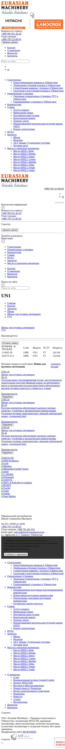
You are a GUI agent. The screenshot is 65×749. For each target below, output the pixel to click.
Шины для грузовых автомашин (24, 314)
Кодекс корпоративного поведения (31, 691)
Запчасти (12, 134)
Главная (11, 303)
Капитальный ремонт (24, 118)
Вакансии (12, 53)
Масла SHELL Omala (24, 167)
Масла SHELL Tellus (23, 164)
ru (8, 69)
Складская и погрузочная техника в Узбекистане (38, 90)
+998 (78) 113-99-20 (11, 39)
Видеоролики (20, 702)
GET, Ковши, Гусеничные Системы (31, 143)
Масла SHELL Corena (24, 159)
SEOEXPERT (29, 732)
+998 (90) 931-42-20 (11, 33)
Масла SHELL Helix (23, 151)
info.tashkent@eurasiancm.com (29, 532)
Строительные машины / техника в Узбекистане (38, 88)
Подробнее (7, 397)
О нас (16, 677)
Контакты (12, 56)
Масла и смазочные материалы (23, 148)
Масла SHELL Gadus (24, 170)
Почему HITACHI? (23, 683)
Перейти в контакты (11, 235)
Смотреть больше (56, 365)
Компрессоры (14, 104)
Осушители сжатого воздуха (28, 603)
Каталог (11, 47)
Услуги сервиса (21, 110)
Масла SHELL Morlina (24, 162)
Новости (17, 696)
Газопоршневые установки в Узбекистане (34, 101)
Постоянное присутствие (26, 115)
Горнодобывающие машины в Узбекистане (35, 82)
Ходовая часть (20, 145)
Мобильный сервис (23, 112)
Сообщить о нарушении (16, 554)
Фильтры (18, 140)
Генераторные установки (20, 93)
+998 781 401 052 (26, 529)
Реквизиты (18, 693)
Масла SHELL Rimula (24, 154)
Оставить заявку (10, 343)
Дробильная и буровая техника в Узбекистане (36, 85)
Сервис (11, 107)
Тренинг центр (21, 121)
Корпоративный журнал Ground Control (33, 680)
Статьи (17, 699)
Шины (16, 137)
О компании (13, 50)
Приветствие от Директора (27, 688)
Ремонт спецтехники (24, 129)
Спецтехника (14, 79)
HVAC (10, 132)
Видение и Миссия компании (28, 685)
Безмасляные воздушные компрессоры (33, 595)
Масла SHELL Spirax (24, 156)
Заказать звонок (9, 42)
